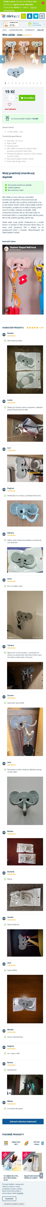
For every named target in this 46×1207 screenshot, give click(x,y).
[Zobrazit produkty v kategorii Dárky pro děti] (6, 1143)
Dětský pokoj (37, 1143)
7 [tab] (26, 82)
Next (44, 24)
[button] (16, 98)
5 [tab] (19, 82)
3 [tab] (12, 82)
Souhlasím (9, 1198)
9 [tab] (33, 82)
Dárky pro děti (16, 1143)
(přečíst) (20, 1193)
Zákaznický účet (29, 18)
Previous (2, 24)
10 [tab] (37, 82)
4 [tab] (16, 82)
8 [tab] (30, 82)
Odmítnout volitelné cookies (14, 1204)
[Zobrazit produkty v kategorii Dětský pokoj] (26, 1143)
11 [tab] (41, 82)
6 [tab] (23, 82)
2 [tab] (9, 82)
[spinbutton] (11, 98)
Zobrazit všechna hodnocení (23, 1121)
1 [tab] (5, 82)
